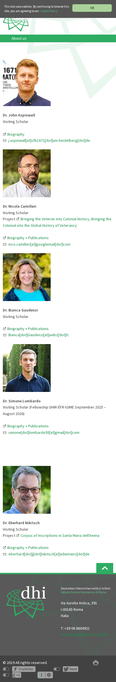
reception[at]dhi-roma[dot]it (84, 634)
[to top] (104, 568)
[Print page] (96, 662)
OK (92, 8)
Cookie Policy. (49, 11)
